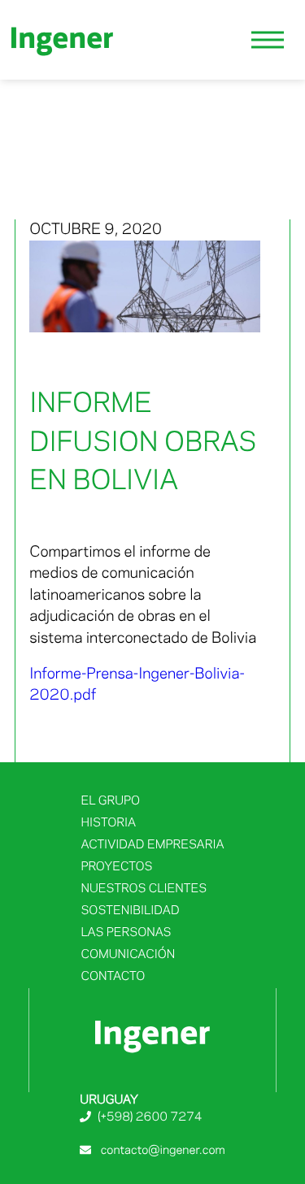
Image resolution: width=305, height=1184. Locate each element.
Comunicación (128, 955)
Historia (108, 823)
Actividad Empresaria (152, 845)
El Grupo (110, 801)
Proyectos (116, 867)
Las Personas (126, 933)
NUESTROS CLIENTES (144, 889)
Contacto (113, 976)
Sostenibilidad (130, 911)
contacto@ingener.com (161, 1150)
